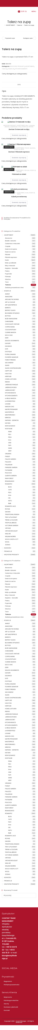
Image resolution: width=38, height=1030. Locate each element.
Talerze (4, 69)
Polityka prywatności (11, 985)
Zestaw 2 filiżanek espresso (19, 152)
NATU (10, 501)
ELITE (6, 349)
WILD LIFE (8, 534)
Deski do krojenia (11, 249)
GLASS (7, 365)
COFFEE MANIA (10, 327)
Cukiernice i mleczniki (12, 244)
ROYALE (7, 509)
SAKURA (7, 512)
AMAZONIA (8, 297)
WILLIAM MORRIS (10, 536)
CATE (10, 490)
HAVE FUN (8, 374)
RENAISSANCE (9, 481)
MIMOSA (8, 418)
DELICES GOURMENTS (12, 341)
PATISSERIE (8, 470)
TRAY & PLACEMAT (11, 517)
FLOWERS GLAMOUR (11, 357)
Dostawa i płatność (11, 1007)
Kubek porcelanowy (19, 197)
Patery (7, 271)
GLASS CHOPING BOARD (13, 368)
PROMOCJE (8, 551)
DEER (6, 338)
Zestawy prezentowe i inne (13, 127)
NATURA (7, 423)
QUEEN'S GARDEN (11, 476)
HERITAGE (8, 376)
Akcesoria (8, 238)
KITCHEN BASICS (10, 393)
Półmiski (26, 170)
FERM (10, 432)
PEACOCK (8, 473)
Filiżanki (7, 255)
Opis (19, 85)
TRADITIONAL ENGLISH (12, 514)
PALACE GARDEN (10, 459)
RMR (9, 503)
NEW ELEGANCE (10, 426)
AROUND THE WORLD (12, 299)
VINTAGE (30, 127)
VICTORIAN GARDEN (11, 525)
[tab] (19, 84)
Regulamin (8, 981)
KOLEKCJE (11, 69)
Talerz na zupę (29, 25)
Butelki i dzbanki (10, 241)
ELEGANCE (8, 346)
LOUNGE (7, 404)
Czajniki (7, 246)
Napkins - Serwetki (11, 268)
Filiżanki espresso (30, 148)
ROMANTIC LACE (10, 506)
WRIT (10, 451)
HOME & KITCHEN (10, 379)
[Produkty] (34, 38)
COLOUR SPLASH (10, 330)
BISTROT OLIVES (10, 310)
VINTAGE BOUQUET (11, 531)
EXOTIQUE (8, 352)
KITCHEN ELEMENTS (21, 69)
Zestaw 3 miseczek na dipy (19, 129)
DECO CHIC (9, 335)
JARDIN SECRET (10, 390)
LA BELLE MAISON (10, 398)
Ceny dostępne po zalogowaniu (14, 74)
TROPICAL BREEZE (11, 523)
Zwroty (6, 1004)
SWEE (10, 448)
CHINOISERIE (9, 321)
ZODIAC (7, 545)
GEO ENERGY (9, 363)
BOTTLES (8, 316)
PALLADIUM (8, 465)
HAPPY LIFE (8, 371)
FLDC (9, 492)
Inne (9, 440)
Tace (7, 282)
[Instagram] (19, 3)
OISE (9, 443)
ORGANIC (8, 454)
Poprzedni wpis (10, 38)
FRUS (10, 437)
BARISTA (8, 308)
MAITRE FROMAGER (11, 409)
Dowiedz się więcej (19, 135)
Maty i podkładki (10, 263)
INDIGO (7, 382)
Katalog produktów (11, 1000)
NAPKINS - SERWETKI (12, 420)
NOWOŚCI (7, 548)
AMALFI (7, 294)
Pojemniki (8, 274)
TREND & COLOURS (11, 520)
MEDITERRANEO (10, 415)
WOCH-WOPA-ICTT (11, 539)
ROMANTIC (8, 484)
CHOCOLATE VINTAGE (12, 324)
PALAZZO (8, 462)
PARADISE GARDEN (11, 467)
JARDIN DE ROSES (11, 387)
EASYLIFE (8, 343)
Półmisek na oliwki (19, 174)
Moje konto (8, 997)
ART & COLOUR (10, 302)
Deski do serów (10, 252)
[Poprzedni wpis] (3, 38)
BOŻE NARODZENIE (11, 319)
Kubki (26, 193)
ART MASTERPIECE (11, 305)
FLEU (9, 434)
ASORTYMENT (29, 66)
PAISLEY (7, 456)
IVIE (9, 498)
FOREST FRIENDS (10, 360)
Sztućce (8, 279)
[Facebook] (17, 3)
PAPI (9, 445)
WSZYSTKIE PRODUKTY (17, 66)
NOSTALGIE (8, 429)
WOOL (22, 149)
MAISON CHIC (9, 407)
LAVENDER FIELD (10, 401)
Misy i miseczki (30, 125)
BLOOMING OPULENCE (12, 313)
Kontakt (7, 1010)
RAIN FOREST (9, 478)
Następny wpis (28, 38)
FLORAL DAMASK (10, 354)
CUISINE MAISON (10, 332)
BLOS (10, 487)
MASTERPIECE (9, 412)
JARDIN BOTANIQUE (11, 385)
